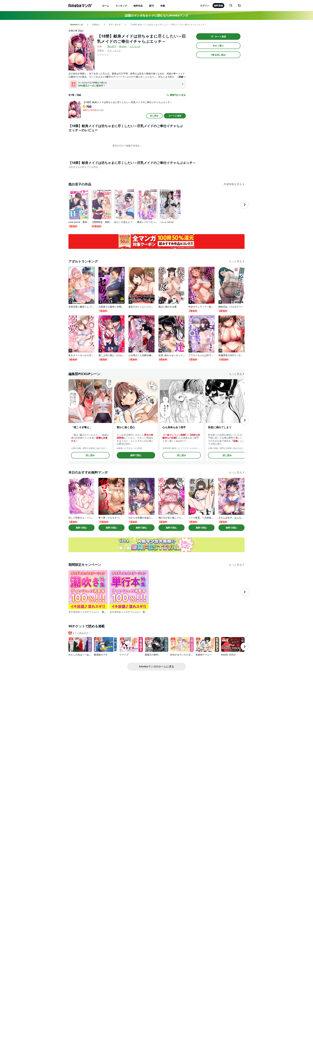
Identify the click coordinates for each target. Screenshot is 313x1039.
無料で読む (136, 455)
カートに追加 (175, 115)
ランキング (121, 5)
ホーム (105, 5)
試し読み (154, 115)
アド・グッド (114, 50)
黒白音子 (111, 46)
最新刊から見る (178, 94)
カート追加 (220, 36)
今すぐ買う (218, 45)
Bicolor (123, 46)
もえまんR (134, 46)
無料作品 (138, 5)
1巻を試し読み (218, 54)
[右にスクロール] (244, 205)
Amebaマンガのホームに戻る (156, 666)
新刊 (151, 5)
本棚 (162, 5)
